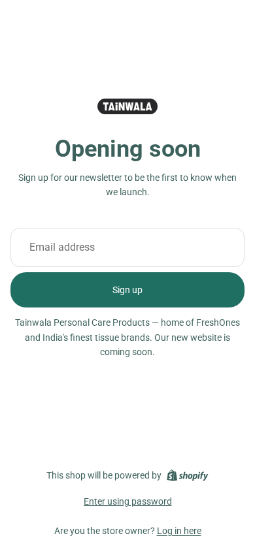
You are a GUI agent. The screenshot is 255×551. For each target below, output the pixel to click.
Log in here (179, 531)
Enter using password (128, 501)
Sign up (127, 290)
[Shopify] (187, 475)
